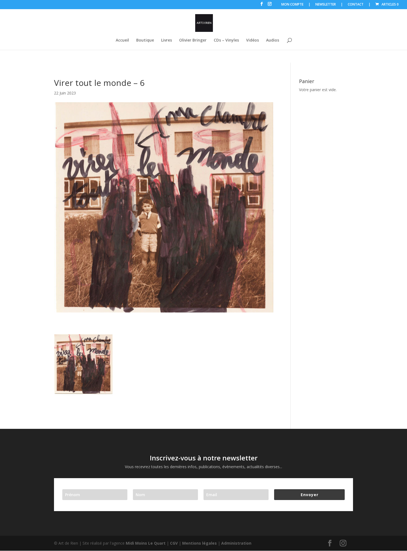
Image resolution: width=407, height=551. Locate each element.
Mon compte (292, 5)
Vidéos (252, 40)
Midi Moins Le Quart (146, 543)
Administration (236, 543)
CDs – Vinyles (226, 40)
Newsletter (325, 5)
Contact (356, 5)
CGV (174, 543)
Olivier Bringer (193, 40)
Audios (272, 40)
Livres (166, 40)
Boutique (145, 40)
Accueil (122, 40)
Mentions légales (199, 543)
